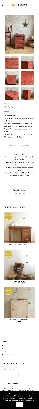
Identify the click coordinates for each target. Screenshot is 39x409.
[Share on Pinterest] (24, 193)
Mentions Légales (7, 354)
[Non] (36, 400)
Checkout (4, 348)
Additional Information (19, 146)
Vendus (6, 103)
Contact (4, 351)
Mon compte (5, 345)
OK (19, 404)
